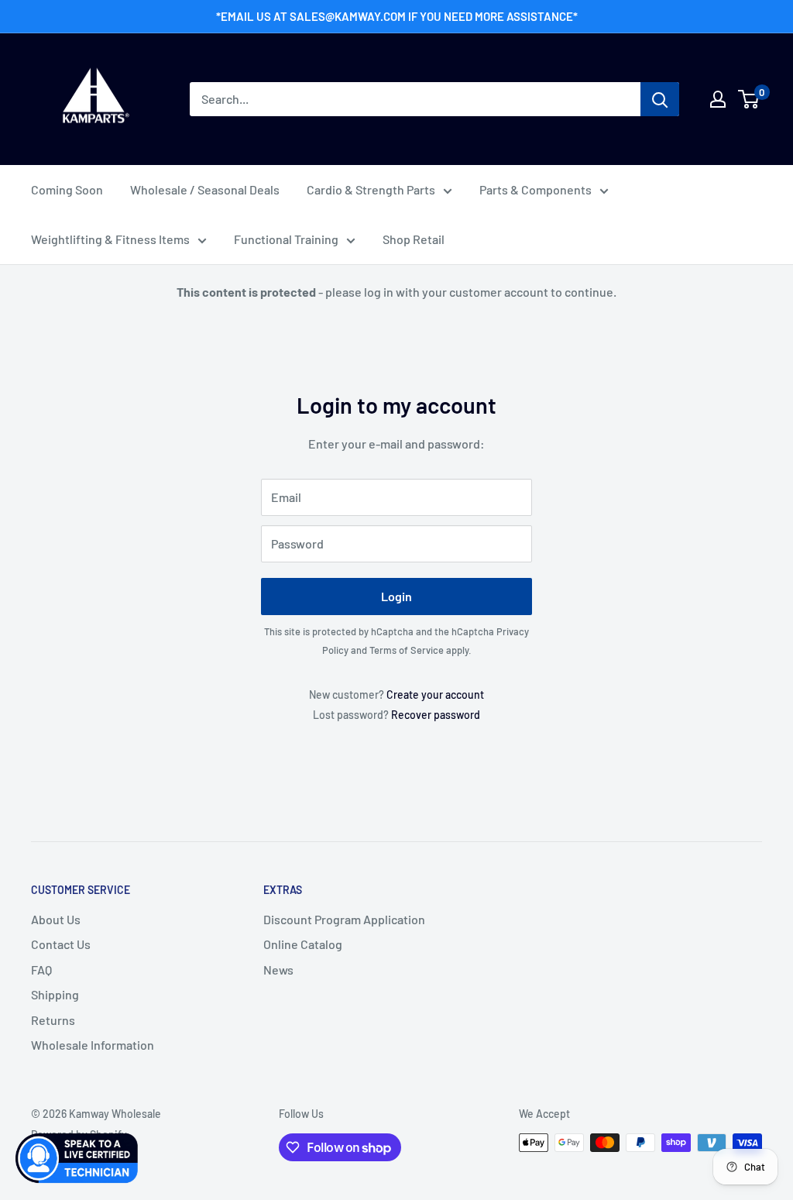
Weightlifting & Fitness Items (110, 239)
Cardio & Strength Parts (371, 189)
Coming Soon (67, 189)
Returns (53, 1020)
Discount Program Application (344, 919)
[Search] (659, 99)
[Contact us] (77, 1158)
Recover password (435, 714)
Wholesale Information (92, 1044)
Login (396, 596)
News (278, 969)
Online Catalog (302, 944)
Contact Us (61, 944)
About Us (56, 919)
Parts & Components (535, 189)
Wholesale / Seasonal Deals (205, 189)
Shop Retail (414, 239)
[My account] (718, 99)
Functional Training (286, 239)
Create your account (435, 694)
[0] (749, 99)
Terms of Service (406, 650)
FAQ (41, 969)
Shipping (55, 994)
